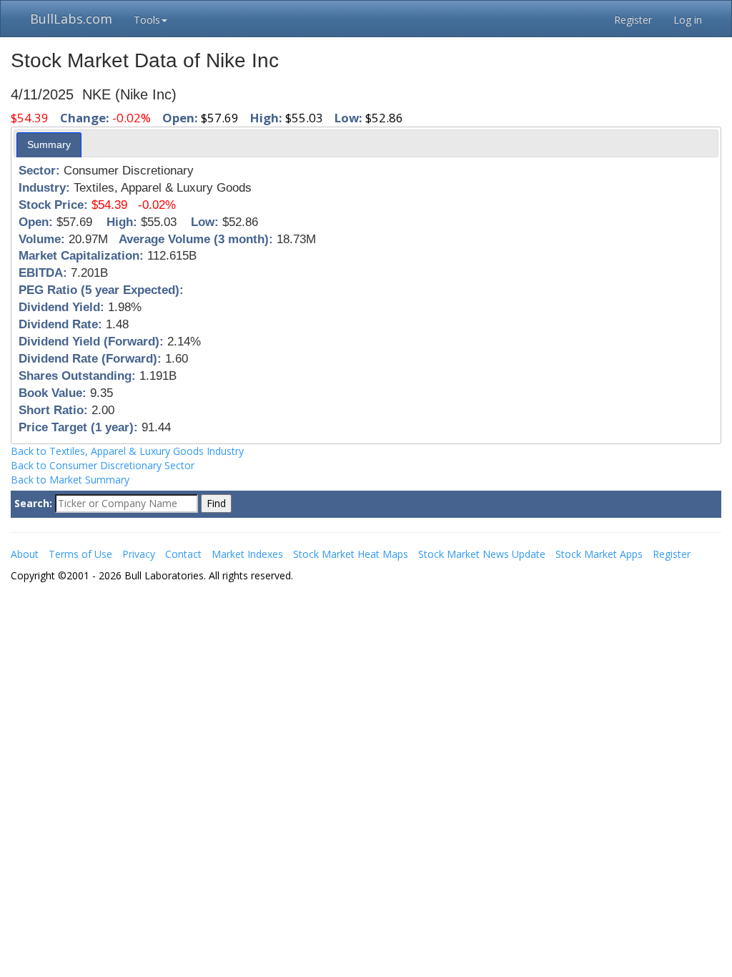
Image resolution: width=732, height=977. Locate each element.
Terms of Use (80, 554)
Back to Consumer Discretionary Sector (102, 465)
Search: (33, 503)
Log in (687, 19)
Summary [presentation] (49, 144)
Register (633, 19)
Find (216, 503)
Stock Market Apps (599, 554)
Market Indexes (247, 554)
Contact (183, 554)
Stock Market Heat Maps (350, 554)
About (25, 554)
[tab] (48, 144)
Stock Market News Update (481, 554)
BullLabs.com (71, 18)
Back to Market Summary (70, 479)
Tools (147, 19)
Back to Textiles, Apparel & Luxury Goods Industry (127, 451)
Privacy (138, 554)
